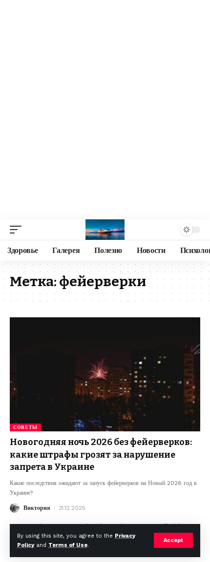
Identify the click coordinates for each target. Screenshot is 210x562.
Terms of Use (67, 545)
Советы (25, 427)
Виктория (36, 507)
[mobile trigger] (18, 229)
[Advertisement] (105, 109)
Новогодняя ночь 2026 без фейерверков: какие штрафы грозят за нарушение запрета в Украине (101, 454)
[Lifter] (105, 229)
